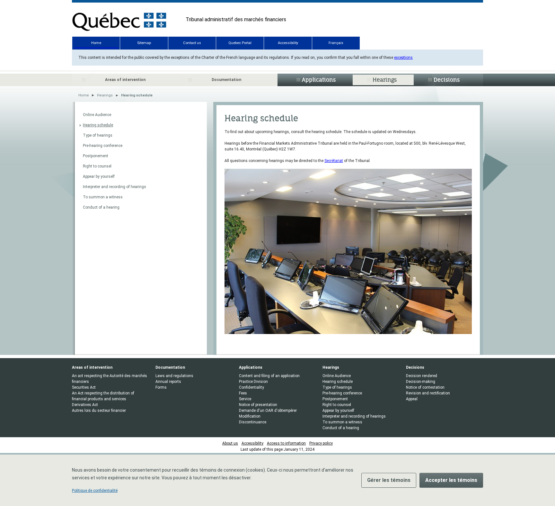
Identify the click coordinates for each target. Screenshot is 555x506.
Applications (319, 80)
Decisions (447, 80)
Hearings (385, 80)
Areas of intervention (125, 79)
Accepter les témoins (451, 480)
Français (336, 43)
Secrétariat (333, 160)
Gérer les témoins (388, 480)
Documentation (226, 79)
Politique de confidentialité (95, 490)
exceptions (403, 57)
